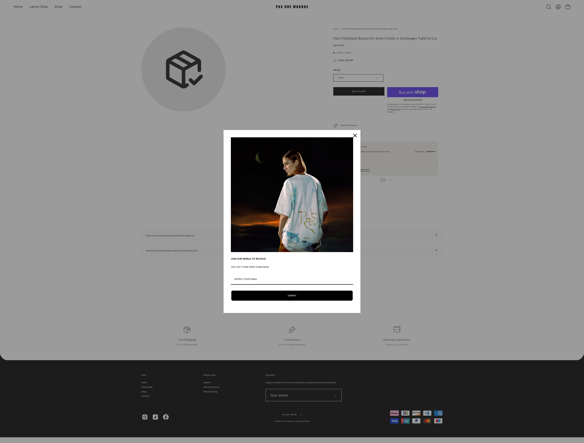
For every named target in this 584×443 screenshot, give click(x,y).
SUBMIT (292, 295)
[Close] (354, 135)
